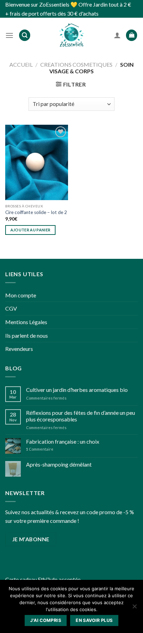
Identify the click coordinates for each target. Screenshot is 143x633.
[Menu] (9, 35)
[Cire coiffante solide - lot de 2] (36, 162)
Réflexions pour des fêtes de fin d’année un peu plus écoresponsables (80, 415)
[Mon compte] (117, 35)
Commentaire (39, 449)
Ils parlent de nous (26, 335)
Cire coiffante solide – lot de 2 (36, 212)
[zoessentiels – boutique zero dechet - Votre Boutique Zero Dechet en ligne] (71, 35)
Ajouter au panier (30, 230)
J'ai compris (45, 620)
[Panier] (131, 35)
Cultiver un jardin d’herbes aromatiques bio (77, 389)
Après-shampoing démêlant (59, 464)
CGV (11, 308)
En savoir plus (94, 620)
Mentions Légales (26, 322)
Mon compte (20, 295)
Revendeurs (19, 348)
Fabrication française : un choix (62, 441)
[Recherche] (24, 35)
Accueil (21, 64)
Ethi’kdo (48, 579)
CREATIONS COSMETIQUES (76, 64)
